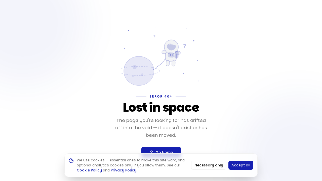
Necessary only (208, 165)
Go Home (164, 152)
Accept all (240, 165)
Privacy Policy (123, 170)
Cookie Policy (89, 170)
